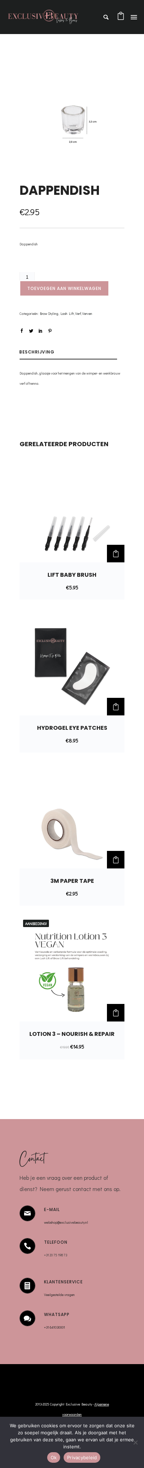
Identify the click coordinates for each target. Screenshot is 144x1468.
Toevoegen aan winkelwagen (64, 288)
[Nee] (135, 1442)
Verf (78, 313)
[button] (115, 553)
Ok (54, 1457)
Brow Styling (49, 313)
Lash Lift (67, 313)
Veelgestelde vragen (59, 1294)
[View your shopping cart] (121, 18)
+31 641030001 (54, 1327)
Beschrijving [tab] (36, 352)
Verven (87, 313)
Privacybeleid (82, 1457)
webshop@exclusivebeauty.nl (66, 1222)
